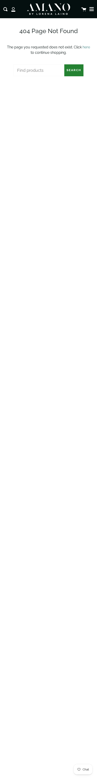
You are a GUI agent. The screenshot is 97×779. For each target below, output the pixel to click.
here (86, 47)
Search (74, 70)
